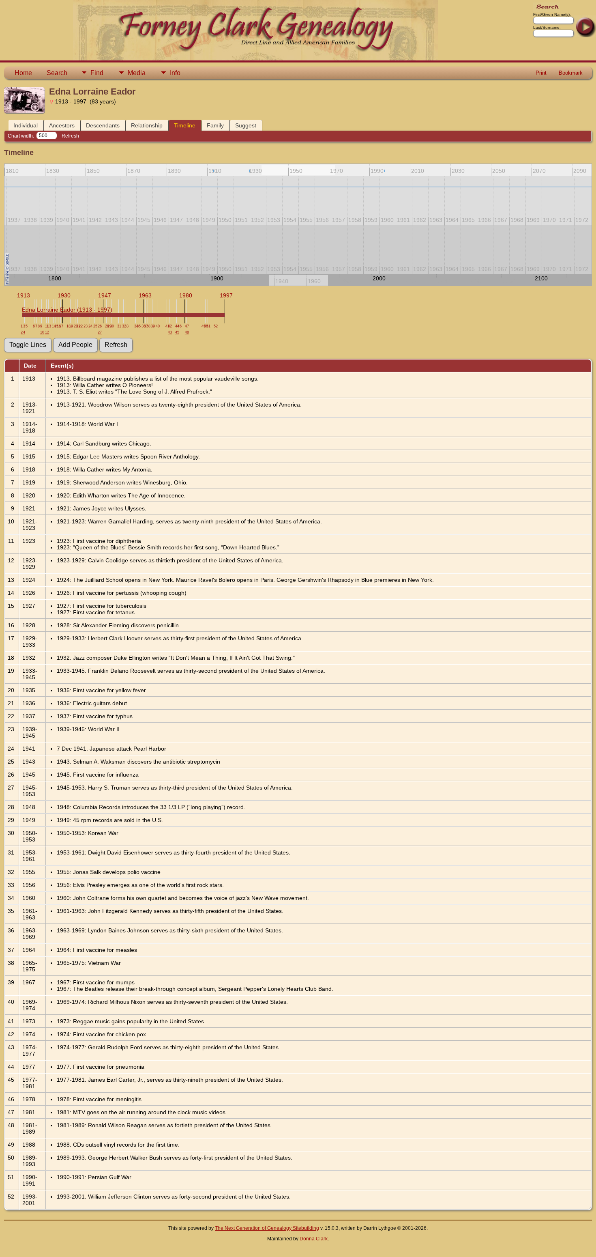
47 (187, 326)
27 (100, 332)
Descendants (103, 125)
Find (96, 72)
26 (100, 326)
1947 (104, 295)
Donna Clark (314, 1239)
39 (153, 326)
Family (215, 125)
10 (42, 332)
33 (126, 326)
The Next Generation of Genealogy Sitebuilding (267, 1228)
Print (541, 73)
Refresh (70, 136)
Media (137, 72)
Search (57, 72)
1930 (64, 295)
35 (139, 326)
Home (23, 72)
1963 (145, 295)
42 (170, 326)
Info (175, 72)
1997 (226, 295)
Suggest (245, 125)
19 (71, 326)
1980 (185, 295)
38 (148, 326)
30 (112, 326)
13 (49, 326)
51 (208, 326)
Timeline (184, 125)
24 (90, 326)
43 (170, 332)
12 (47, 332)
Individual (25, 125)
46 (180, 326)
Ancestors (62, 125)
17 (61, 326)
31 (119, 326)
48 (187, 332)
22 (81, 326)
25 (95, 326)
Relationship (147, 125)
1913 (23, 295)
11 (47, 326)
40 (158, 326)
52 (216, 326)
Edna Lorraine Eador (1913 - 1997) (67, 309)
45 (177, 332)
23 (86, 326)
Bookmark (571, 73)
